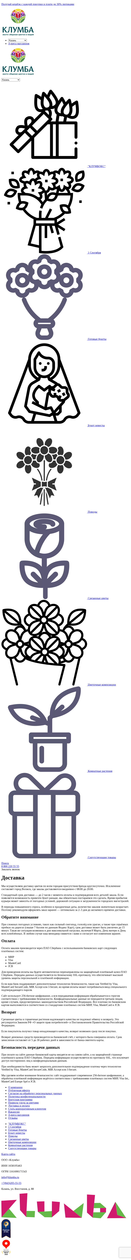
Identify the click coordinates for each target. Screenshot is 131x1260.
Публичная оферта (19, 1090)
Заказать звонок (10, 869)
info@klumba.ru (10, 1177)
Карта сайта (8, 1154)
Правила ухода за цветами (23, 1102)
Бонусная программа (20, 1099)
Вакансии (14, 1111)
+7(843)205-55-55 (11, 1183)
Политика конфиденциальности (27, 1096)
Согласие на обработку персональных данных (35, 1093)
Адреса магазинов (18, 43)
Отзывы (13, 1118)
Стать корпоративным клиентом (27, 1108)
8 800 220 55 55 (10, 866)
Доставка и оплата (19, 1105)
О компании (15, 1087)
